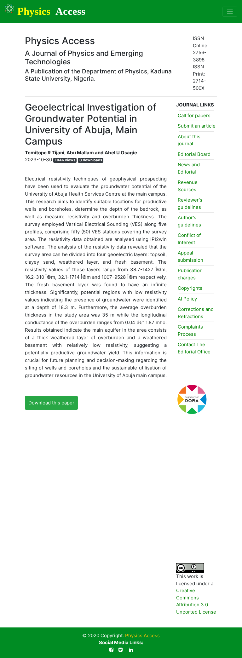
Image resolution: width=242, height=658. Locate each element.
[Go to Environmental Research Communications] (178, 430)
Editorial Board (194, 154)
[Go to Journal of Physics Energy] (178, 482)
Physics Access (142, 635)
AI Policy (187, 299)
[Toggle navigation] (229, 12)
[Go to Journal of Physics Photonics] (178, 517)
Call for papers (194, 115)
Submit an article (197, 126)
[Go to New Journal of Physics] (178, 534)
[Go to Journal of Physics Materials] (178, 500)
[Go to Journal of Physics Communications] (178, 465)
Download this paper (51, 403)
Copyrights (190, 288)
